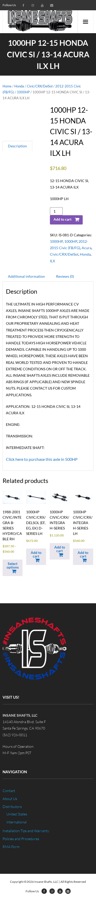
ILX (52, 261)
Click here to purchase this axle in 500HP (42, 459)
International (16, 822)
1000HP (23, 92)
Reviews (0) (65, 276)
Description (17, 146)
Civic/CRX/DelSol (39, 86)
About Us (10, 798)
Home (7, 86)
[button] (36, 557)
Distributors (12, 806)
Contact (9, 790)
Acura (86, 248)
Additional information (26, 276)
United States (16, 814)
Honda (19, 86)
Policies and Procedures (21, 839)
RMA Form (11, 846)
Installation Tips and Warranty (26, 831)
